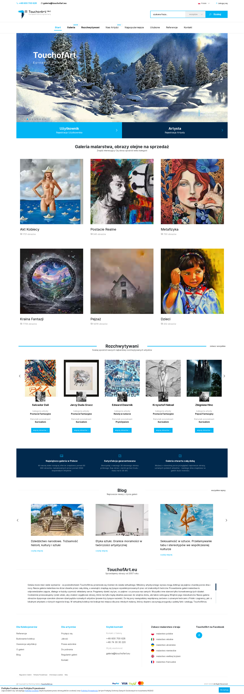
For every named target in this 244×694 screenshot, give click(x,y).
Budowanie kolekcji (25, 638)
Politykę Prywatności (89, 691)
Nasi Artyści (112, 27)
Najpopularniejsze (134, 27)
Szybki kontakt (114, 627)
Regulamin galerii (69, 654)
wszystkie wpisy (218, 490)
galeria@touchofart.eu (55, 3)
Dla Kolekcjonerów (26, 627)
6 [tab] (35, 119)
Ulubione (155, 27)
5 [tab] (32, 119)
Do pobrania (67, 649)
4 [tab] (30, 119)
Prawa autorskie (68, 644)
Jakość (64, 638)
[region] (122, 593)
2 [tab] (25, 119)
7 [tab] (37, 119)
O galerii (20, 649)
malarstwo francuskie (166, 662)
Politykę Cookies (32, 691)
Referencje (172, 27)
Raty (66, 675)
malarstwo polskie (164, 633)
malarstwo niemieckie (166, 650)
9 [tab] (42, 119)
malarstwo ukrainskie (166, 645)
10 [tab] (45, 119)
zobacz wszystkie (218, 346)
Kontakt (188, 27)
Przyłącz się (66, 633)
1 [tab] (22, 119)
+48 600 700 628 (27, 3)
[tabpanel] (122, 77)
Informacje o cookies (56, 675)
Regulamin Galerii (25, 675)
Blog (18, 654)
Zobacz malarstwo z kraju (165, 627)
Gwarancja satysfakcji (26, 644)
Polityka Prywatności (40, 675)
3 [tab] (27, 119)
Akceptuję (224, 690)
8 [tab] (40, 119)
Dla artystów (68, 627)
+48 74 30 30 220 (116, 642)
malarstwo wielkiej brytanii (168, 656)
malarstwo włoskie (164, 639)
